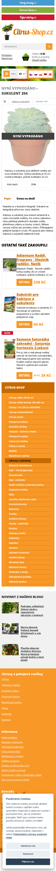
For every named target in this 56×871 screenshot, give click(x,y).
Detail (24, 282)
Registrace (7, 58)
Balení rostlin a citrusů (14, 770)
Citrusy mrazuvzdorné (21, 412)
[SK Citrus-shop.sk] (35, 74)
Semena (13, 547)
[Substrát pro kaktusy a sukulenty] (9, 304)
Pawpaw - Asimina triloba (22, 431)
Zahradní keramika (19, 552)
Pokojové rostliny (18, 436)
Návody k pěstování (12, 742)
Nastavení (28, 854)
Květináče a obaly (18, 571)
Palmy (5, 708)
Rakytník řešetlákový (20, 465)
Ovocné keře (15, 475)
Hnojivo (13, 528)
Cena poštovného (11, 751)
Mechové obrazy (17, 567)
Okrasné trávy (16, 562)
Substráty (14, 538)
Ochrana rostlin (17, 533)
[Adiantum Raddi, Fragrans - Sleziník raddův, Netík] (9, 265)
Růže (11, 494)
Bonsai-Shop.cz (6, 101)
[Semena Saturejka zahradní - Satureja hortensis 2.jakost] (9, 348)
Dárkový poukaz (17, 581)
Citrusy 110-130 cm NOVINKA (24, 407)
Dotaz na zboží (26, 198)
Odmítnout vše (28, 846)
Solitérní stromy (17, 518)
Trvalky (13, 513)
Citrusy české (16, 417)
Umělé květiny (17, 557)
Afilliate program (11, 760)
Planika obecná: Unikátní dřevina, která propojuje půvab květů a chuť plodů (32, 654)
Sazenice (13, 542)
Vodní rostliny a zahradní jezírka (26, 484)
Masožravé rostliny (19, 455)
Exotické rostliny (18, 426)
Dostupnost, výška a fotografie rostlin (22, 774)
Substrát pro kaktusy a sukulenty (27, 298)
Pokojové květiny (18, 421)
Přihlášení (7, 55)
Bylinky (13, 450)
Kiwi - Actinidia (17, 479)
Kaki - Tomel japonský (21, 470)
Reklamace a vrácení (12, 756)
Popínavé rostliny (18, 489)
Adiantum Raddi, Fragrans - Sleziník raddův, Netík (32, 259)
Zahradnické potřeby (20, 576)
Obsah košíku (39, 60)
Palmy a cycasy (17, 446)
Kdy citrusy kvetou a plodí (15, 779)
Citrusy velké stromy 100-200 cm (26, 402)
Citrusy (5, 679)
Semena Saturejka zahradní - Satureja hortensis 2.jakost (33, 343)
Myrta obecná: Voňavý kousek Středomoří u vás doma (31, 632)
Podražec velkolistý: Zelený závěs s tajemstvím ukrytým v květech (32, 611)
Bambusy (14, 509)
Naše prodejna (9, 737)
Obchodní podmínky (13, 746)
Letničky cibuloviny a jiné (22, 499)
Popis (7, 198)
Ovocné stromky (18, 504)
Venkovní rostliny (18, 441)
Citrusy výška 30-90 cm (21, 397)
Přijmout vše (28, 861)
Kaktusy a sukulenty (21, 101)
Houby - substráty (18, 523)
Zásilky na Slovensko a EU (15, 765)
